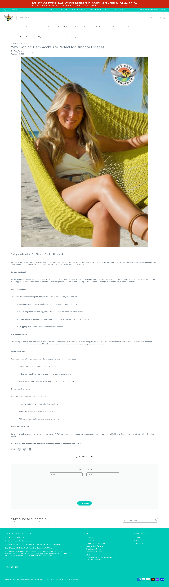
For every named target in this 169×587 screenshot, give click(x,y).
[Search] (151, 18)
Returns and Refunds (94, 552)
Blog (88, 555)
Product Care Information (95, 543)
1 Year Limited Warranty (94, 546)
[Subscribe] (156, 520)
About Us (89, 537)
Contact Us (90, 540)
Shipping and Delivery (94, 549)
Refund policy (39, 579)
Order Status (138, 543)
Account (137, 537)
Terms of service (61, 579)
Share (13, 449)
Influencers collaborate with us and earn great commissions (101, 558)
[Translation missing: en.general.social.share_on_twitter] (25, 449)
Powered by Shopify (26, 579)
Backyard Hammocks (27, 37)
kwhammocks (14, 579)
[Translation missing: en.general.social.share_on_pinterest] (30, 449)
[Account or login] (160, 18)
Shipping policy (73, 579)
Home (15, 37)
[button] (164, 18)
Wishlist (136, 540)
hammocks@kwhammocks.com (42, 553)
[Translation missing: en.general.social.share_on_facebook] (20, 449)
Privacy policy (49, 579)
